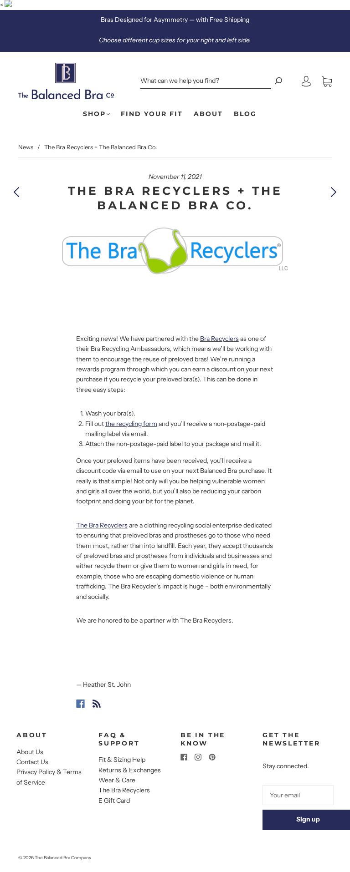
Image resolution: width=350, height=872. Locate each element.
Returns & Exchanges (129, 770)
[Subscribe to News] (96, 703)
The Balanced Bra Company (63, 858)
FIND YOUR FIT (152, 114)
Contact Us (32, 762)
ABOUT (208, 114)
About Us (29, 752)
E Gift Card (114, 800)
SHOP (94, 114)
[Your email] (298, 795)
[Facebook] (80, 703)
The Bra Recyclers (124, 790)
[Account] (306, 81)
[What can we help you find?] (205, 80)
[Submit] (278, 80)
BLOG (245, 114)
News (25, 147)
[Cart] (327, 81)
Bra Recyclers (219, 339)
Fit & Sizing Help (121, 759)
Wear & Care (116, 780)
